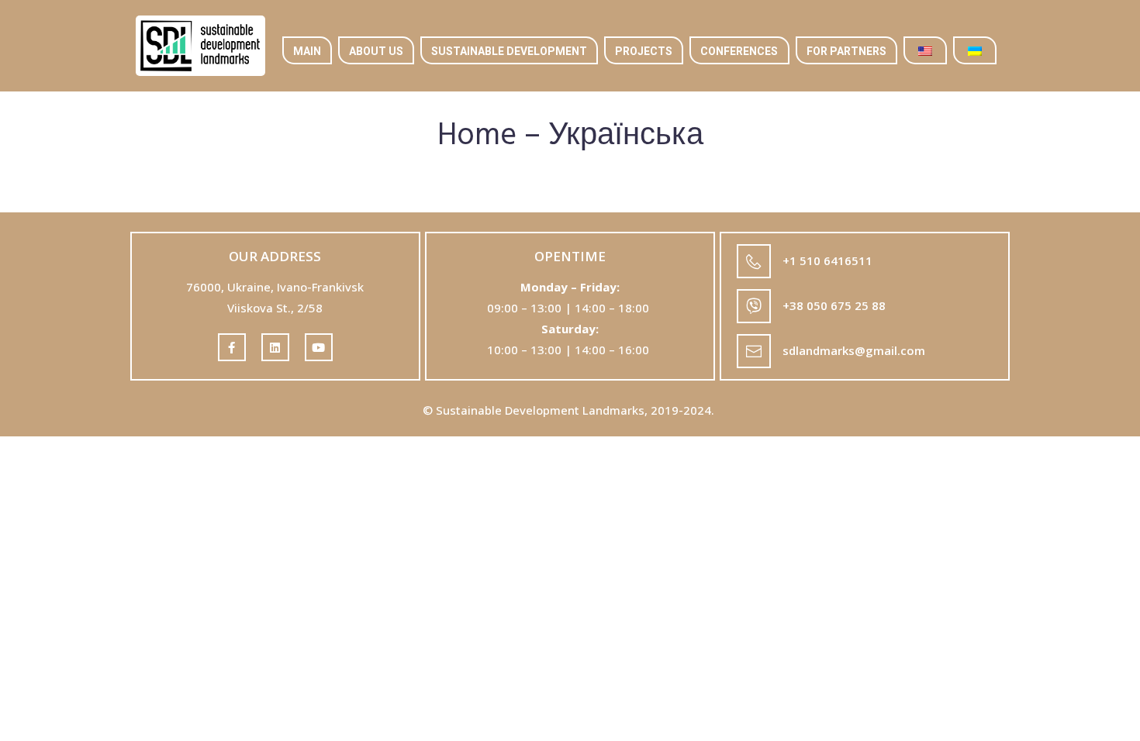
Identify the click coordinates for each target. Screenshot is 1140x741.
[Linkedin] (275, 347)
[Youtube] (319, 347)
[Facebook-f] (232, 347)
